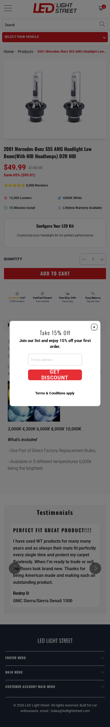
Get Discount (54, 375)
